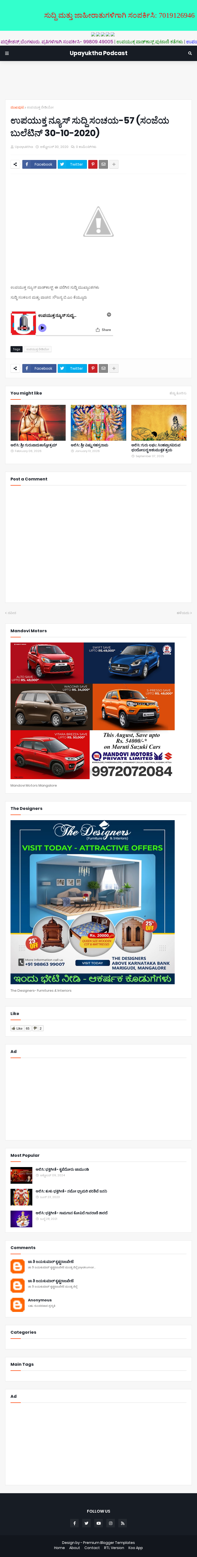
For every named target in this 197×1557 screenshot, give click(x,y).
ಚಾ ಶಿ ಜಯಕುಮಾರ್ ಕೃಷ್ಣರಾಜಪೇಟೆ (51, 1261)
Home (59, 1547)
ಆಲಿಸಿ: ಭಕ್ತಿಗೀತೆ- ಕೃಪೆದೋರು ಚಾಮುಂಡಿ (62, 1169)
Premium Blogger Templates (109, 1542)
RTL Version (114, 1547)
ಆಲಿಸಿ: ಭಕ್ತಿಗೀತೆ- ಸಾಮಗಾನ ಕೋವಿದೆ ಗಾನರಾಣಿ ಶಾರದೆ (71, 1213)
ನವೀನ (12, 612)
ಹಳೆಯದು (183, 612)
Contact (92, 1547)
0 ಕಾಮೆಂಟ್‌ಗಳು (86, 146)
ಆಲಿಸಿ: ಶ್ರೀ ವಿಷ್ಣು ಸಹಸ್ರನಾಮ (89, 445)
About (74, 1547)
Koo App (136, 1547)
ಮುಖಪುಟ (17, 107)
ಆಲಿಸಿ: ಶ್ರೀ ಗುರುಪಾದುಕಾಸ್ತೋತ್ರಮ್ (34, 445)
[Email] (103, 164)
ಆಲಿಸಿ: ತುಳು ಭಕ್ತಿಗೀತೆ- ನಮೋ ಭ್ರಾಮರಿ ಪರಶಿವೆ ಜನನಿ (71, 1191)
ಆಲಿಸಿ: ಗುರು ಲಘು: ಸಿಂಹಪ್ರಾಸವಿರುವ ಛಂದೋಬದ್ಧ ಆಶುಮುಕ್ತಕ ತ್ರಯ (156, 448)
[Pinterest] (92, 164)
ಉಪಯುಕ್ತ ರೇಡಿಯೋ (40, 107)
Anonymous (40, 1300)
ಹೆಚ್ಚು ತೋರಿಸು (178, 393)
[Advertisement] (98, 80)
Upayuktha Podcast (98, 53)
